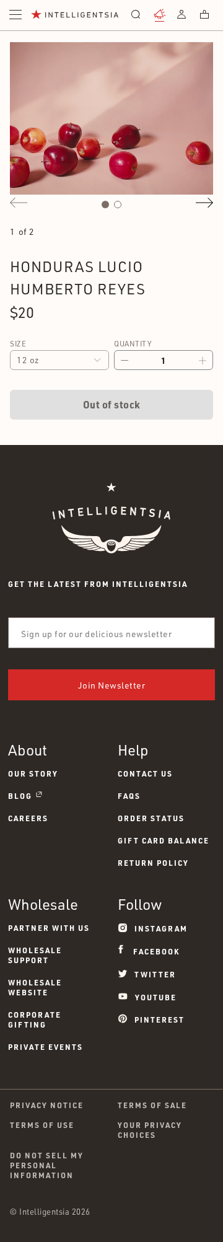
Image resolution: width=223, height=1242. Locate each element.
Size (18, 343)
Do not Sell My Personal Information (47, 1165)
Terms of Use (42, 1125)
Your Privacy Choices (150, 1130)
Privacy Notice (47, 1105)
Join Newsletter (112, 685)
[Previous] (18, 202)
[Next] (204, 202)
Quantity (132, 343)
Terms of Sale (152, 1105)
